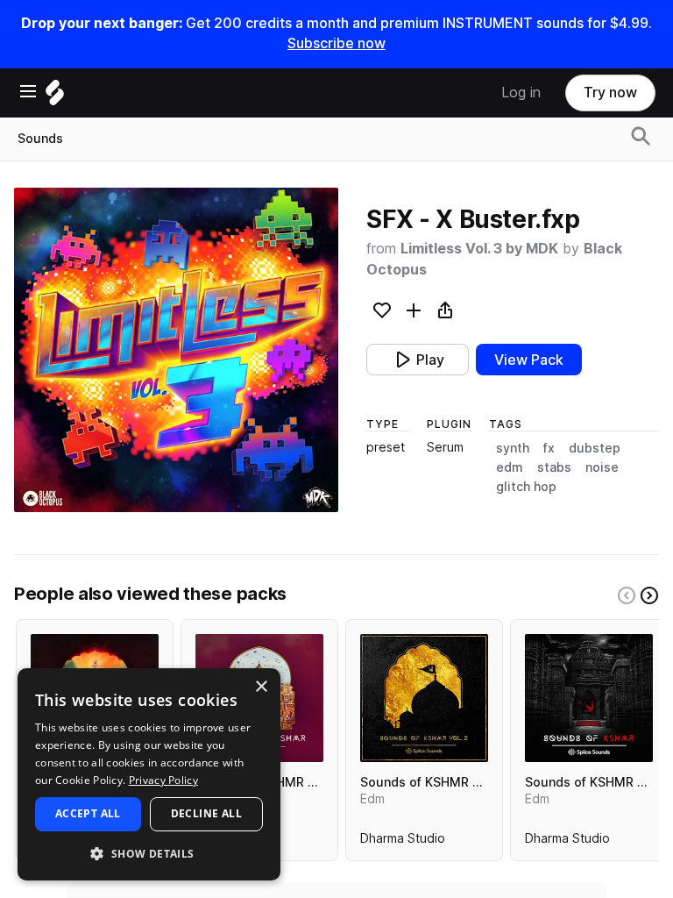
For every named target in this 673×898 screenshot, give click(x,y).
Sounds (40, 139)
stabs (554, 467)
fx (549, 448)
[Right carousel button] (649, 595)
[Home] (55, 97)
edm (509, 467)
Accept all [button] (88, 813)
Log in (521, 92)
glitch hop (526, 487)
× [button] (260, 687)
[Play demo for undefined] (176, 349)
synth (512, 448)
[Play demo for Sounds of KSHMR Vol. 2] (424, 698)
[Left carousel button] (626, 595)
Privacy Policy (163, 780)
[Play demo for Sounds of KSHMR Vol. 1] (588, 698)
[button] (149, 853)
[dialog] (149, 774)
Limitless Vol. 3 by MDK (479, 248)
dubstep (594, 448)
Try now (610, 92)
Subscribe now (336, 43)
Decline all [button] (206, 813)
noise (602, 467)
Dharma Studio (402, 841)
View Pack (528, 360)
